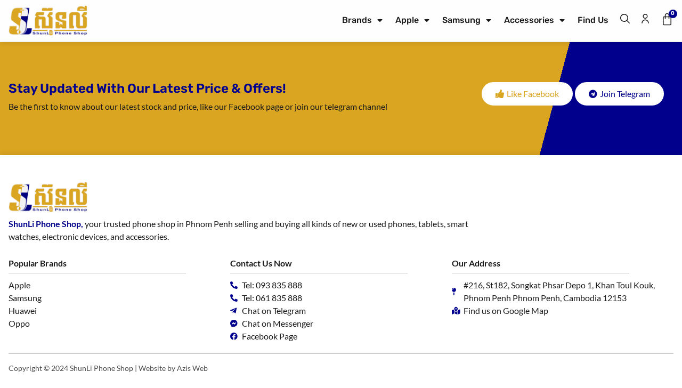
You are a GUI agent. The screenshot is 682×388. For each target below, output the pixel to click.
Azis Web (192, 368)
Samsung (461, 20)
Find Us (593, 20)
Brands (357, 20)
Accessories (529, 20)
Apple (407, 20)
